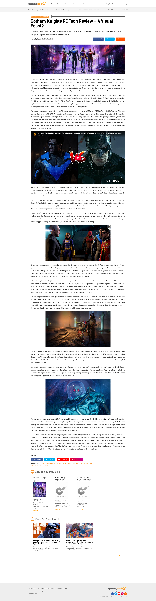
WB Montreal (87, 463)
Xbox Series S (35, 465)
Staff (45, 591)
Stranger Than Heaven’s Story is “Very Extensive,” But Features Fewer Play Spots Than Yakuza (46, 542)
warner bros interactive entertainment (69, 463)
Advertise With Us (33, 593)
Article (33, 16)
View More (36, 510)
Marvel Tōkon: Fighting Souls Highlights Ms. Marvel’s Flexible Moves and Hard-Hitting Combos (79, 542)
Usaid (39, 39)
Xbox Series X (44, 465)
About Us (39, 591)
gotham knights (45, 463)
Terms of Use (32, 588)
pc (52, 463)
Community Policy (62, 588)
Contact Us (32, 591)
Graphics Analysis (42, 16)
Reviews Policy (51, 588)
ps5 (55, 463)
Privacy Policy (42, 588)
